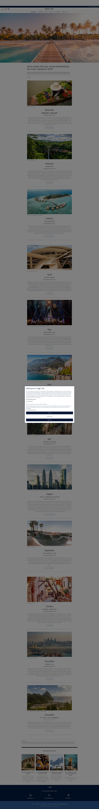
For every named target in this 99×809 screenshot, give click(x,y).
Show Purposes (49, 416)
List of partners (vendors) (31, 409)
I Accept (49, 412)
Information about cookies (31, 399)
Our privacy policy (29, 401)
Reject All (49, 419)
